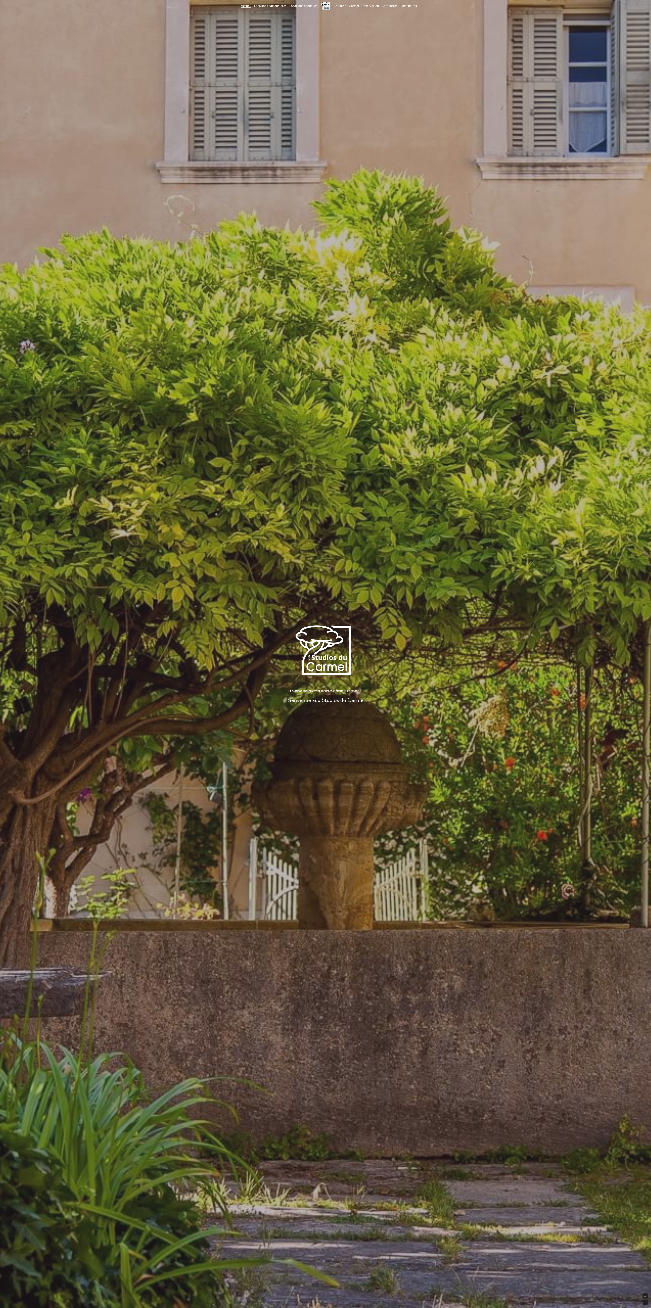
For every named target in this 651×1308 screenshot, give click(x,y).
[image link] (325, 5)
